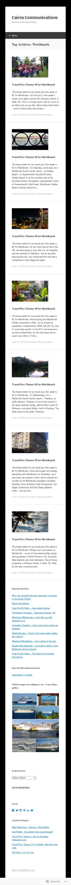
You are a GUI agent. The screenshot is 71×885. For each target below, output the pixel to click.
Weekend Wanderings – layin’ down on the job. (34, 641)
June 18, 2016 (18, 193)
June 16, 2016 (18, 341)
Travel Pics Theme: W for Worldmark (33, 84)
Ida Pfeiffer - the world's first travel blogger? (32, 831)
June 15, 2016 (18, 417)
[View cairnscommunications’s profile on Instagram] (20, 810)
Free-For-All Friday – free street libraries (31, 608)
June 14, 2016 (18, 496)
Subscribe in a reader (22, 674)
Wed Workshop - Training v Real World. (30, 827)
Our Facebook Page (21, 787)
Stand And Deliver (20, 603)
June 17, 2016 (18, 266)
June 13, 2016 (18, 572)
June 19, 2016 (18, 114)
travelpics (48, 114)
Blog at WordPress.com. (23, 870)
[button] (24, 699)
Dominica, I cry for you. (23, 852)
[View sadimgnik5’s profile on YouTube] (32, 810)
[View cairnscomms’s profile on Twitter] (17, 810)
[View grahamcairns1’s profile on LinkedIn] (28, 810)
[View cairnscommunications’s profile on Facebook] (13, 810)
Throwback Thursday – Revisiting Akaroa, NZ (33, 612)
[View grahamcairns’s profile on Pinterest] (24, 810)
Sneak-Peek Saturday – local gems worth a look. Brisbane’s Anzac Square (35, 647)
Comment (31, 114)
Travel (40, 114)
